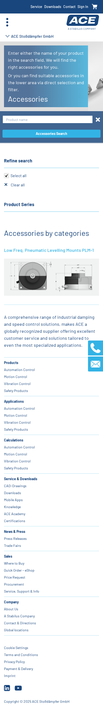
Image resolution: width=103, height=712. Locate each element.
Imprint (10, 676)
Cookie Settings (16, 648)
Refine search (18, 160)
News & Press (14, 531)
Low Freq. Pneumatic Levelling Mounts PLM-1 (49, 250)
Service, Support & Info (21, 591)
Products (11, 362)
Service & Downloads (20, 479)
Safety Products (16, 390)
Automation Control (19, 369)
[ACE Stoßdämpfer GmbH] (82, 22)
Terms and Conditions (21, 655)
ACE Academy (14, 514)
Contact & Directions (20, 623)
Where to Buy (14, 563)
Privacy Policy (14, 662)
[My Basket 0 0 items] (94, 6)
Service (36, 6)
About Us (11, 609)
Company (11, 602)
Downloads (52, 6)
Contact (69, 6)
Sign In (83, 6)
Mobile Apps (13, 500)
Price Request (14, 577)
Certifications (14, 521)
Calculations (13, 440)
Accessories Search (51, 133)
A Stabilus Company (19, 616)
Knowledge (12, 507)
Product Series (19, 204)
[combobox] (47, 119)
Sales (8, 556)
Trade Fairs (12, 545)
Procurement (14, 584)
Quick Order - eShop (19, 570)
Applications (14, 401)
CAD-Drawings (15, 486)
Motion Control (15, 376)
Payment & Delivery (18, 669)
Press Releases (15, 538)
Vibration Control (17, 383)
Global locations (16, 630)
